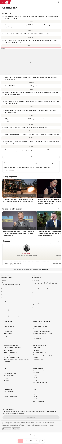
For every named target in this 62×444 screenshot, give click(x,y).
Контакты (34, 298)
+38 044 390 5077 (36, 277)
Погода (6, 336)
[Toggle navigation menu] (2, 2)
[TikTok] (50, 283)
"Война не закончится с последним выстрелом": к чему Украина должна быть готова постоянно (19, 200)
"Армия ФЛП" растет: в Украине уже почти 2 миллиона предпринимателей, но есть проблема (31, 78)
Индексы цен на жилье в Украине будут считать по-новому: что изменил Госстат (32, 134)
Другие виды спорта (39, 401)
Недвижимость (8, 389)
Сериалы (6, 380)
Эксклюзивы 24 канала (12, 209)
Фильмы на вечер (9, 375)
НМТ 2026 (36, 377)
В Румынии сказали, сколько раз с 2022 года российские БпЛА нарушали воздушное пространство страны (29, 120)
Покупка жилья (8, 394)
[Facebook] (33, 283)
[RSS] (58, 283)
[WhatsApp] (53, 283)
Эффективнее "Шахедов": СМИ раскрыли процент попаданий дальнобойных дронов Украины (30, 111)
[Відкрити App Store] (16, 429)
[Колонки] (59, 241)
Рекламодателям (5, 304)
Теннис (35, 396)
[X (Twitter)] (35, 283)
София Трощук (27, 253)
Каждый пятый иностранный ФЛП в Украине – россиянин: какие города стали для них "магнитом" (32, 142)
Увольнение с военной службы (13, 347)
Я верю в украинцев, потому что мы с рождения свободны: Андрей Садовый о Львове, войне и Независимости (18, 233)
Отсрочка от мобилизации (11, 357)
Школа (35, 375)
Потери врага (37, 338)
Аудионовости (8, 333)
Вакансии (34, 301)
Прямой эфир (8, 329)
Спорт (35, 389)
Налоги (35, 357)
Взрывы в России (38, 336)
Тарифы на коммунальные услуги (43, 355)
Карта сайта (35, 310)
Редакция (3, 292)
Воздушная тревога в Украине (42, 331)
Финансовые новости (39, 352)
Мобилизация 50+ (9, 350)
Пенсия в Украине (38, 359)
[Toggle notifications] (58, 2)
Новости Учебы (38, 368)
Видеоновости (8, 331)
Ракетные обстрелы (39, 324)
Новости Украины (9, 326)
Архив (33, 307)
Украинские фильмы (10, 373)
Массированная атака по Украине (43, 333)
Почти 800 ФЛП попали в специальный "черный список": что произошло (29, 86)
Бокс (34, 391)
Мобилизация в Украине (11, 345)
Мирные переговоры (39, 329)
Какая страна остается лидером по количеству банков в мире (26, 127)
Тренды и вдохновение (10, 396)
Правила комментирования (38, 292)
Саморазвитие (37, 380)
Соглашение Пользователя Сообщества (42, 289)
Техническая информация (38, 295)
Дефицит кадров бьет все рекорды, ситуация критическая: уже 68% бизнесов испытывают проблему (31, 151)
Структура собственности (38, 304)
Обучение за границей (40, 382)
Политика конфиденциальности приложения (12, 316)
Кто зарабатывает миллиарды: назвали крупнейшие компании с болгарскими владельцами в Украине (31, 41)
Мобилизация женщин (10, 352)
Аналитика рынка (9, 391)
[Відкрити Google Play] (6, 429)
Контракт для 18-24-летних (12, 355)
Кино (5, 368)
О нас (2, 289)
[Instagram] (44, 283)
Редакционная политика (7, 295)
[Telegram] (41, 283)
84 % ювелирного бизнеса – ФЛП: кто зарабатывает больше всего (27, 34)
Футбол (35, 394)
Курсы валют (37, 350)
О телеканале (4, 298)
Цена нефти (36, 347)
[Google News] (56, 283)
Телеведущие (4, 301)
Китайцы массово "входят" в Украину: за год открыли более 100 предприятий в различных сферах (31, 17)
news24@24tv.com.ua (6, 277)
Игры (33, 313)
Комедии (6, 378)
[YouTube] (38, 283)
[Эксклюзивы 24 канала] (59, 209)
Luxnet (36, 434)
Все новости (8, 321)
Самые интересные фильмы (12, 371)
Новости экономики (39, 345)
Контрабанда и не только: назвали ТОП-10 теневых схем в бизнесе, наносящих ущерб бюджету (31, 26)
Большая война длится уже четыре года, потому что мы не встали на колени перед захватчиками (26, 263)
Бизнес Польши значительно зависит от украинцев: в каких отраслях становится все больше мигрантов (32, 93)
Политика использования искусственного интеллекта (14, 313)
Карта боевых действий (40, 326)
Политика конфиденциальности (9, 310)
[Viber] (47, 283)
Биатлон (35, 398)
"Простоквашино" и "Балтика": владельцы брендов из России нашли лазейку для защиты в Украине (32, 102)
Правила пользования (6, 307)
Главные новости (9, 324)
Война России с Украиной (41, 321)
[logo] (6, 2)
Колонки (6, 241)
